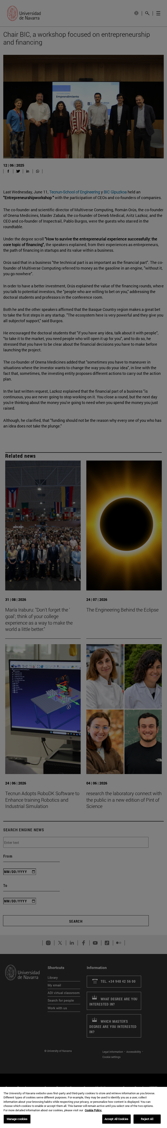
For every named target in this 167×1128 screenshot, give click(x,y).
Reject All (147, 1119)
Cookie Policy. (93, 1110)
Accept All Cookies (116, 1119)
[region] (83, 1107)
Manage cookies (17, 1119)
